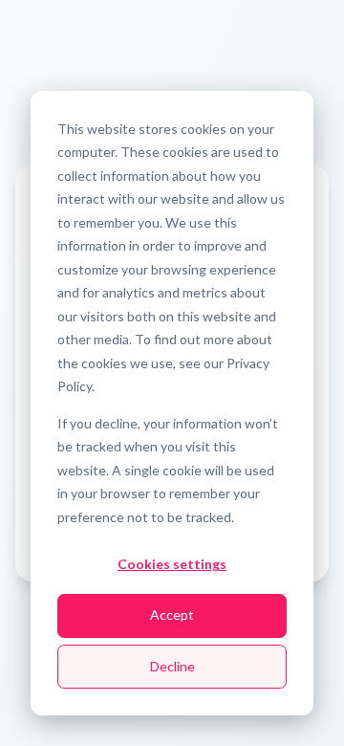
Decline (172, 666)
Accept (172, 614)
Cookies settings (172, 564)
